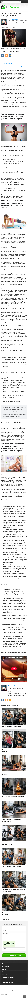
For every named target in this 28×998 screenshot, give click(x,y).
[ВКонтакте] (2, 55)
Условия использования (6, 996)
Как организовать (7, 61)
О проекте (4, 969)
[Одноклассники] (6, 55)
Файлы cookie (4, 994)
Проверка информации (8, 979)
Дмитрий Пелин (15, 19)
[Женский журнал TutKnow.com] (10, 7)
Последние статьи (6, 963)
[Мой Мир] (10, 55)
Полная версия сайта (7, 982)
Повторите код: (6, 940)
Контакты (4, 974)
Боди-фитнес (4, 27)
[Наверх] (24, 996)
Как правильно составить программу (12, 66)
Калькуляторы (5, 966)
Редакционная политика (8, 977)
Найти (20, 2)
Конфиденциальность (5, 992)
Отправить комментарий (14, 955)
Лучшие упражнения (8, 63)
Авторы (4, 971)
